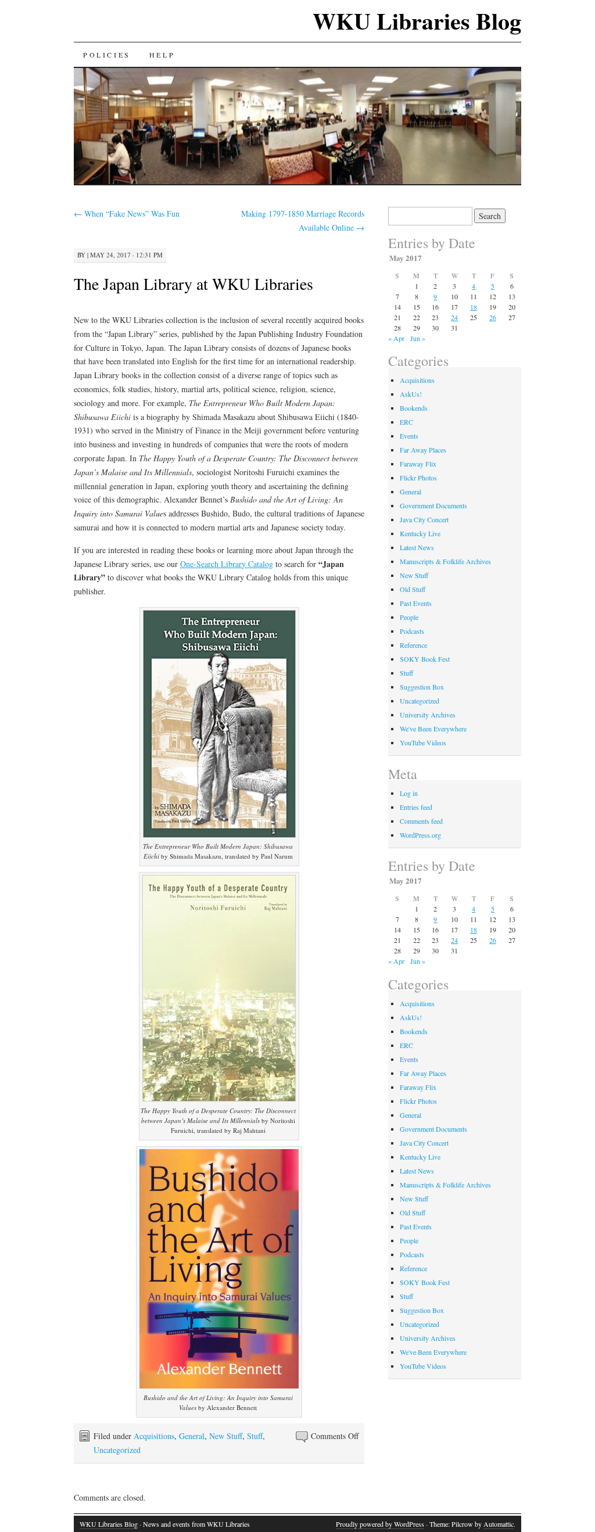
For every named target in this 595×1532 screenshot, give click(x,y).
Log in (409, 793)
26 (492, 317)
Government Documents (433, 505)
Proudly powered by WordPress (380, 1524)
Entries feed (416, 807)
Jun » (417, 338)
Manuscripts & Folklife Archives (445, 561)
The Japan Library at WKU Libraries (193, 283)
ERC (406, 421)
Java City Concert (424, 519)
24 (454, 317)
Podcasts (412, 631)
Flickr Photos (418, 477)
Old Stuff (412, 589)
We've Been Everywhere (433, 728)
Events (409, 435)
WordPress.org (420, 834)
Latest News (417, 547)
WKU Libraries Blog (417, 20)
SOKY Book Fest (425, 658)
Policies (107, 54)
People (409, 617)
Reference (413, 645)
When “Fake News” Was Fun (127, 213)
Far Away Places (423, 449)
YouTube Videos (423, 742)
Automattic (498, 1524)
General (192, 1435)
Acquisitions (154, 1435)
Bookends (414, 407)
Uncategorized (117, 1449)
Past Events (416, 603)
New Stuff (225, 1435)
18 (473, 306)
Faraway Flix (418, 463)
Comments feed (421, 821)
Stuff (255, 1435)
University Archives (428, 714)
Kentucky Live (420, 533)
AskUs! (411, 394)
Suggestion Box (422, 686)
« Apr (396, 338)
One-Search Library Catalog (226, 563)
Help (162, 54)
